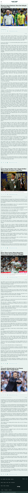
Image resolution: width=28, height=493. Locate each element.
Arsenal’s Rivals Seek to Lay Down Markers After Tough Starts (12, 369)
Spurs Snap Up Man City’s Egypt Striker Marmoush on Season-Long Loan (13, 169)
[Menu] (1, 1)
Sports (2, 366)
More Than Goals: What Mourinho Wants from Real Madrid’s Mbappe (12, 253)
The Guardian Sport (3, 29)
